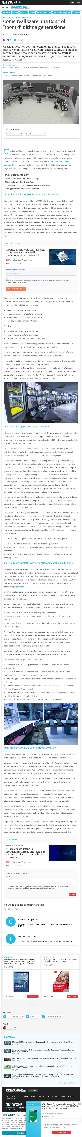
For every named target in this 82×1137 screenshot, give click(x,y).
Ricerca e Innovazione (44, 13)
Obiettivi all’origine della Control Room (19, 182)
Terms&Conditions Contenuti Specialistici (60, 1096)
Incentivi (32, 13)
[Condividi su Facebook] (4, 40)
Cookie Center (10, 1098)
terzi (40, 886)
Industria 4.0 (25, 34)
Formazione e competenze (62, 13)
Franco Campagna (10, 65)
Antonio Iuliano (9, 73)
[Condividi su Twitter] (11, 40)
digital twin (19, 587)
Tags (19, 1096)
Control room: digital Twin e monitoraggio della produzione (27, 185)
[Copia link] (18, 40)
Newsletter (76, 13)
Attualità (15, 13)
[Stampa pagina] (22, 40)
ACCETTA (20, 1133)
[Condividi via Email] (14, 40)
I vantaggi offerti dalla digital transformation (22, 189)
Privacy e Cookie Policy (37, 1096)
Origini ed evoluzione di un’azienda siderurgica (22, 178)
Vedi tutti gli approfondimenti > (68, 1083)
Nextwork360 (10, 1108)
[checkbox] (6, 887)
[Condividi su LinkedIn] (7, 40)
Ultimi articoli (6, 13)
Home (5, 34)
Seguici (31, 1090)
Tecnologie (23, 13)
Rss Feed (25, 1096)
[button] (5, 7)
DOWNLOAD (33, 996)
